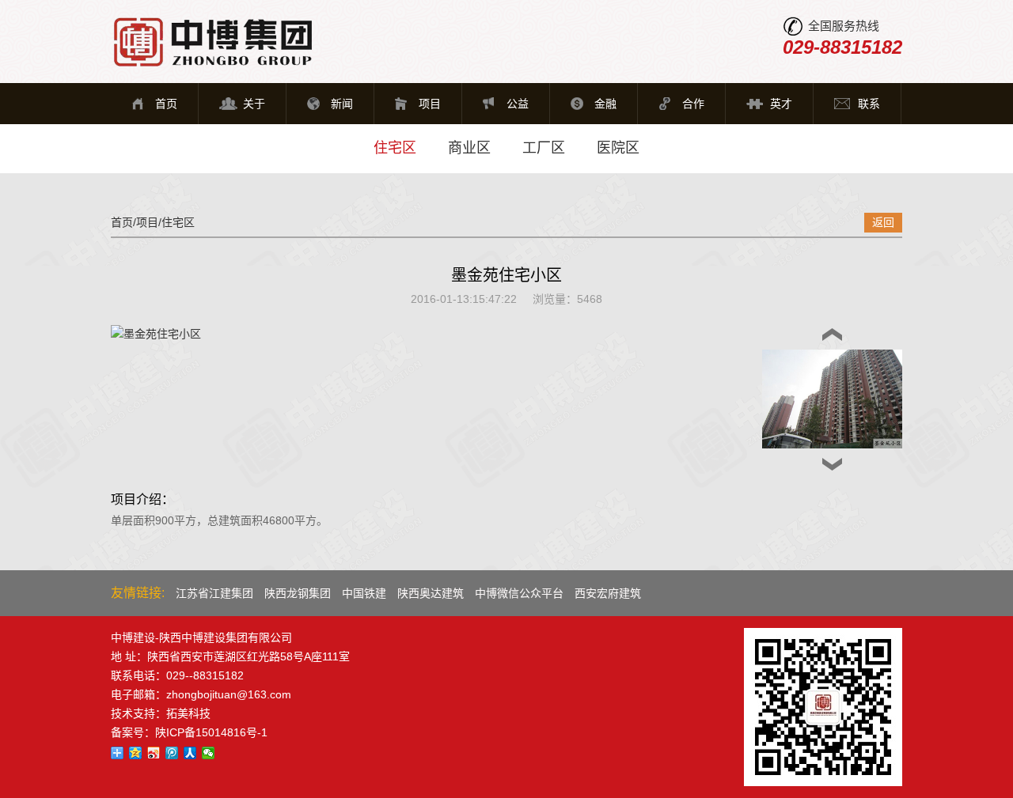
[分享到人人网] (190, 753)
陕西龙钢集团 (297, 593)
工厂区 (543, 148)
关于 (254, 103)
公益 (517, 103)
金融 (605, 103)
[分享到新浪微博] (154, 753)
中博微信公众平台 (519, 593)
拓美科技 (188, 713)
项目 (430, 103)
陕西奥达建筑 (430, 593)
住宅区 (395, 148)
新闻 (342, 103)
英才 (781, 103)
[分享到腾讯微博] (172, 753)
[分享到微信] (208, 753)
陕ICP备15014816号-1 (211, 732)
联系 (869, 103)
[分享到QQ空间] (135, 753)
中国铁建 (364, 593)
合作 (693, 103)
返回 (883, 222)
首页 (166, 103)
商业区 (469, 148)
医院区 (618, 148)
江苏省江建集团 (214, 593)
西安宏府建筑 (608, 593)
